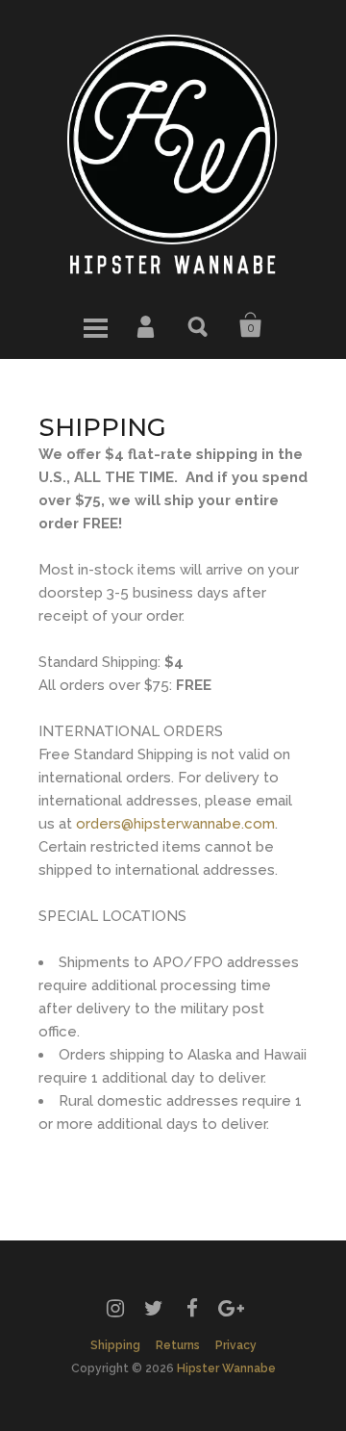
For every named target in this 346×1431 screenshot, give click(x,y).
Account (147, 325)
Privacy (236, 1345)
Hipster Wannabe (226, 1368)
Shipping (115, 1345)
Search (199, 325)
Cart (251, 325)
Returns (178, 1345)
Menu (95, 325)
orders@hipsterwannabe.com (175, 823)
